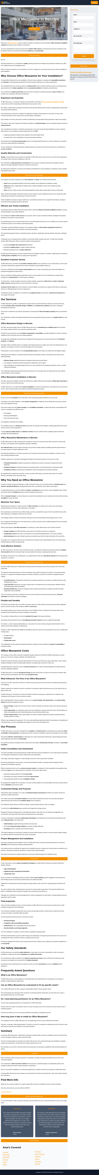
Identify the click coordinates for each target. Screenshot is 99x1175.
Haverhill (37, 1164)
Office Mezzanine (13, 43)
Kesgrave (5, 1159)
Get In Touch (83, 66)
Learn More (34, 1053)
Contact (94, 2)
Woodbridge (6, 1154)
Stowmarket (6, 1157)
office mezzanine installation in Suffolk (53, 102)
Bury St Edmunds (39, 1154)
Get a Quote (33, 28)
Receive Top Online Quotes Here (34, 562)
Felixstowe (38, 1151)
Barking (9, 1091)
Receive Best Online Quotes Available (34, 393)
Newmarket (38, 1161)
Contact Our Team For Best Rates (34, 175)
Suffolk (5, 1164)
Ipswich (5, 1162)
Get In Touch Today (34, 55)
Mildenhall (38, 1156)
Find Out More (34, 858)
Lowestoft (3, 1091)
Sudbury (37, 1159)
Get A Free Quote (34, 1140)
